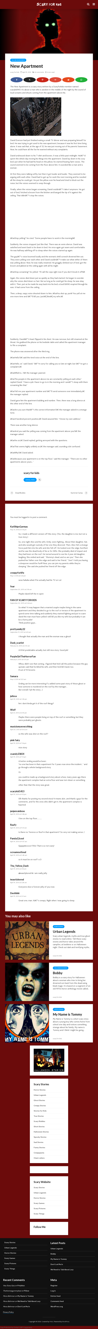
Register (54, 1285)
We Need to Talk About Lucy (62, 1269)
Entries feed (55, 1296)
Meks (51, 1321)
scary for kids (14, 72)
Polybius (21, 1285)
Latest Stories (58, 1009)
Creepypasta (39, 1153)
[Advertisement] (49, 218)
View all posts (30, 480)
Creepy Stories (40, 1105)
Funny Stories (39, 1147)
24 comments (39, 72)
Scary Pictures (40, 1208)
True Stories (39, 1116)
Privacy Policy (8, 1312)
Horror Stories (40, 1090)
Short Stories (39, 1126)
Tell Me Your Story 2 (18, 60)
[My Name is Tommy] (27, 1023)
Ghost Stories (39, 1100)
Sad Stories (38, 1142)
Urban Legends (64, 931)
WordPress (65, 1321)
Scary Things (39, 1214)
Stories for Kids (40, 1111)
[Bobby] (27, 981)
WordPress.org (57, 1306)
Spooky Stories (40, 1137)
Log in (53, 1291)
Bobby (58, 973)
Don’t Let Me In (57, 1264)
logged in (26, 517)
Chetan (16, 1327)
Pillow (26, 1291)
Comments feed (57, 1301)
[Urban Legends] (27, 940)
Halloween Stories (60, 968)
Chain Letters (39, 1158)
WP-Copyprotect (26, 1327)
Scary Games (39, 1203)
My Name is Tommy (67, 1014)
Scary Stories (58, 926)
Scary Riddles (39, 1121)
